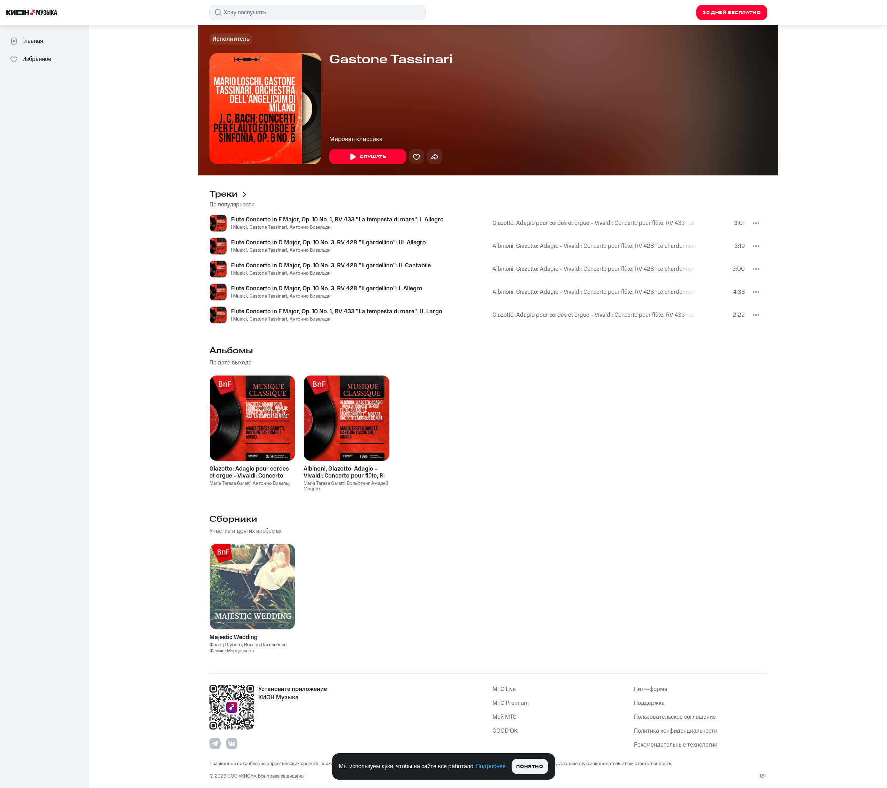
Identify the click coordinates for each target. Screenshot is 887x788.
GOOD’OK (505, 731)
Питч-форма (650, 689)
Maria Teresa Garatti (230, 483)
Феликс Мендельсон (231, 650)
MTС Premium (510, 703)
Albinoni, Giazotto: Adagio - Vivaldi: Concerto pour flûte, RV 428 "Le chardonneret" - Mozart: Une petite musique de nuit (595, 246)
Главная (32, 41)
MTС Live (504, 689)
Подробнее (491, 766)
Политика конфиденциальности (675, 731)
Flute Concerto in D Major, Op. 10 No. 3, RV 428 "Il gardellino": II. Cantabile (331, 265)
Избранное (36, 59)
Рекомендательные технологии (675, 745)
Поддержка (649, 703)
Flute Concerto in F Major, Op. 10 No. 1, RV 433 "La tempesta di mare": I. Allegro (337, 219)
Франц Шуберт (225, 644)
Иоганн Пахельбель (265, 644)
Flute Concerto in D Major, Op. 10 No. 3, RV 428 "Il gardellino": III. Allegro (328, 242)
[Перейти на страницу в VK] (231, 743)
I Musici (239, 227)
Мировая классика (356, 139)
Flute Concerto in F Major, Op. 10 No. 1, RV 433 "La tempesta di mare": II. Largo (336, 311)
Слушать (373, 157)
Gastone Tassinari (268, 227)
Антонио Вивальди (310, 227)
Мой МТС (504, 717)
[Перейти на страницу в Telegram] (215, 743)
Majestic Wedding (233, 637)
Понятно (529, 767)
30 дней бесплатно (731, 13)
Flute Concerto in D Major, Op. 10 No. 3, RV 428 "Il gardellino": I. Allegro (326, 288)
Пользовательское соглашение (675, 717)
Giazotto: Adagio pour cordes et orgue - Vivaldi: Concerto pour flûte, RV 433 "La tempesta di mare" (595, 223)
